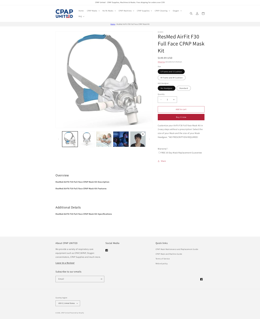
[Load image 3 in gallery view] (104, 139)
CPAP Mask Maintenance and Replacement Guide (177, 249)
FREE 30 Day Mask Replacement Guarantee (181, 152)
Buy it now (181, 117)
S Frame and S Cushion (171, 71)
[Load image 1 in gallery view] (70, 139)
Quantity (161, 94)
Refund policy (162, 263)
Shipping (161, 62)
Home (112, 24)
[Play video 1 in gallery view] (138, 139)
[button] (93, 11)
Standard (183, 88)
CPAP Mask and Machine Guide (169, 254)
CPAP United (65, 313)
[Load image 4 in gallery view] (121, 139)
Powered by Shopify (77, 313)
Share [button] (163, 161)
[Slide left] (58, 139)
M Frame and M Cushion (172, 77)
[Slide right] (149, 139)
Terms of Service (163, 258)
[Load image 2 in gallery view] (87, 139)
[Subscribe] (101, 279)
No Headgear (167, 88)
